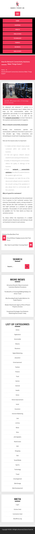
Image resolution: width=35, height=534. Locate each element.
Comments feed (17, 514)
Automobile (17, 339)
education (17, 358)
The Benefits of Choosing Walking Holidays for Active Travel (17, 293)
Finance (17, 42)
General (17, 386)
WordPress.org (17, 519)
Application (17, 334)
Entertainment (17, 362)
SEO (17, 446)
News (17, 428)
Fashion (17, 367)
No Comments (9, 103)
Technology (17, 38)
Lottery (17, 423)
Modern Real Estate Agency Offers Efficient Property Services (17, 306)
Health (17, 29)
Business (17, 47)
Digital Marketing (17, 353)
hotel (17, 404)
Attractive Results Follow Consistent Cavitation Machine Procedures (17, 286)
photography (17, 437)
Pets (17, 432)
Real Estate (17, 34)
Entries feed (17, 509)
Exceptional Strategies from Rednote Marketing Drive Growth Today (17, 312)
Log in (17, 505)
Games (17, 381)
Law (17, 418)
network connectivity (12, 118)
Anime (17, 330)
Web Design (17, 483)
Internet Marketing (17, 414)
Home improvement (17, 400)
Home (17, 21)
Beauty (17, 344)
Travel (17, 474)
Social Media (17, 460)
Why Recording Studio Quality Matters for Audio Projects (17, 299)
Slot (17, 456)
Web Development (17, 488)
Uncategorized (17, 479)
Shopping (17, 25)
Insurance (17, 409)
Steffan (7, 101)
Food (17, 376)
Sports (18, 465)
